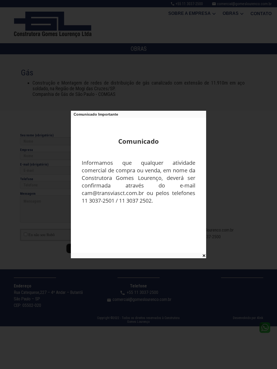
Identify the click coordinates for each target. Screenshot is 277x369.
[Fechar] (204, 255)
